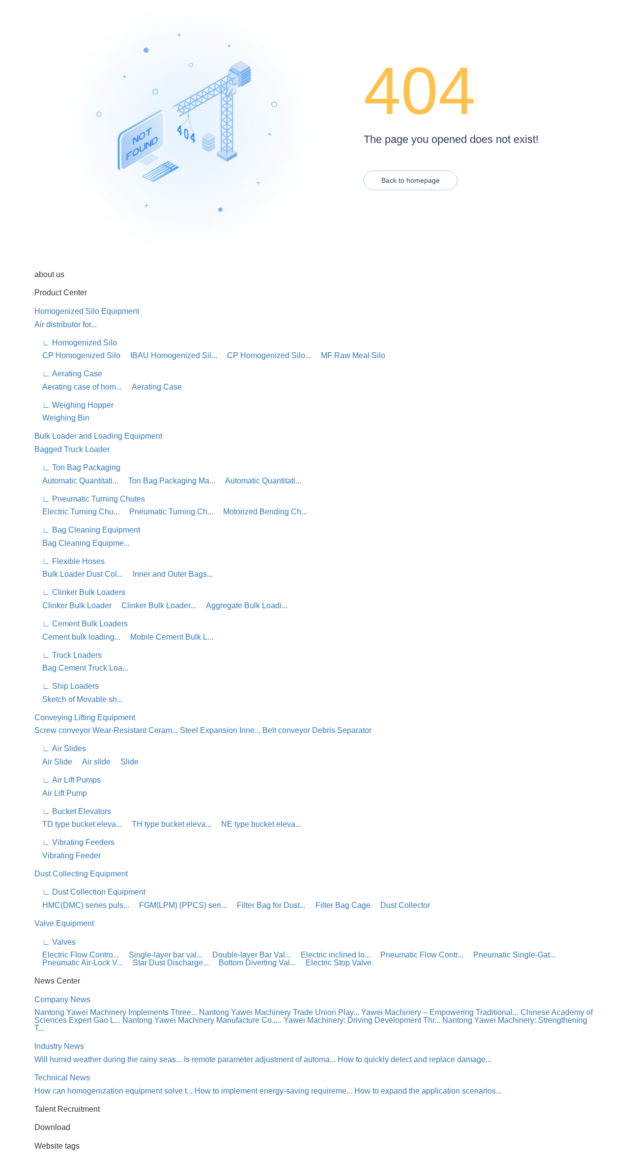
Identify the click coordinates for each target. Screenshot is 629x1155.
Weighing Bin (61, 418)
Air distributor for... (65, 324)
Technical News (62, 1077)
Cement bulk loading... (77, 637)
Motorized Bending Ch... (261, 511)
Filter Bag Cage (339, 905)
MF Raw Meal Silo (349, 355)
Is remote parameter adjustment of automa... (260, 1059)
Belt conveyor (286, 730)
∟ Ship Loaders (66, 686)
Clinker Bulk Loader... (155, 605)
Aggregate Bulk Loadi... (242, 605)
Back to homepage (410, 180)
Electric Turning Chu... (76, 511)
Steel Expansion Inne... (220, 730)
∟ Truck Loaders (68, 655)
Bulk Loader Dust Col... (78, 574)
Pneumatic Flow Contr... (417, 955)
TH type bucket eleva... (167, 824)
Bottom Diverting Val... (253, 962)
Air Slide (53, 762)
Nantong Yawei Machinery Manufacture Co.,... (202, 1020)
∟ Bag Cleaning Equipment (87, 530)
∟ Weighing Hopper (74, 405)
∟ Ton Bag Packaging (77, 467)
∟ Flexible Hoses (69, 561)
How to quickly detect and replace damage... (414, 1059)
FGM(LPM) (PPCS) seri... (179, 905)
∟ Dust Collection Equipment (89, 892)
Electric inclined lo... (332, 955)
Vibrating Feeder (67, 855)
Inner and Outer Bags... (169, 574)
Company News (62, 999)
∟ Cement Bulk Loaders (81, 624)
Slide (126, 762)
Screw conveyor (62, 730)
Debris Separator (342, 730)
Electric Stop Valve (335, 962)
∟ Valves (55, 942)
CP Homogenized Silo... (265, 355)
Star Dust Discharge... (167, 962)
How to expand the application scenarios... (428, 1091)
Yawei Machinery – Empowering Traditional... (439, 1012)
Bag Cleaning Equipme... (82, 543)
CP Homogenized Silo (77, 355)
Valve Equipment (64, 923)
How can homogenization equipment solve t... (113, 1091)
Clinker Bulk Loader (73, 605)
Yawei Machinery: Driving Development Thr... (362, 1020)
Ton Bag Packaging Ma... (167, 481)
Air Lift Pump (60, 793)
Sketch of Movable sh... (78, 699)
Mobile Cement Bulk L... (167, 637)
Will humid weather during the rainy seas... (108, 1059)
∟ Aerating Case (68, 373)
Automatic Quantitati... (76, 481)
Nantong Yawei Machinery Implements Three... (115, 1012)
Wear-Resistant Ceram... (135, 730)
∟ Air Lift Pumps (67, 780)
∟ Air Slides (60, 748)
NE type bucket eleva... (257, 824)
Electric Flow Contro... (76, 955)
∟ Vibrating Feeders (74, 842)
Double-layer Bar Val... (247, 955)
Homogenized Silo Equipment (86, 311)
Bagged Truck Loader (72, 449)
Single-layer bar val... (161, 955)
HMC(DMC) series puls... (81, 905)
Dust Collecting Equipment (81, 874)
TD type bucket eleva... (78, 824)
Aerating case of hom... (78, 387)
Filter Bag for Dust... (267, 905)
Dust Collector (401, 905)
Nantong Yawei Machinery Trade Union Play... (279, 1012)
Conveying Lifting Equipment (84, 717)
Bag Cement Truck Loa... (81, 668)
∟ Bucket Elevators (72, 811)
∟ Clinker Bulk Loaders (79, 592)
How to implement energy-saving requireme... (273, 1091)
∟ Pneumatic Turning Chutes (89, 499)
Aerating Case (153, 387)
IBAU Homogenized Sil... (169, 355)
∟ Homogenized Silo (75, 342)
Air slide (92, 762)
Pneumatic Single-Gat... (510, 955)
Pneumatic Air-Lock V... (78, 962)
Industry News (59, 1046)
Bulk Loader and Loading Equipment (98, 436)
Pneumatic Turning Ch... (167, 511)
